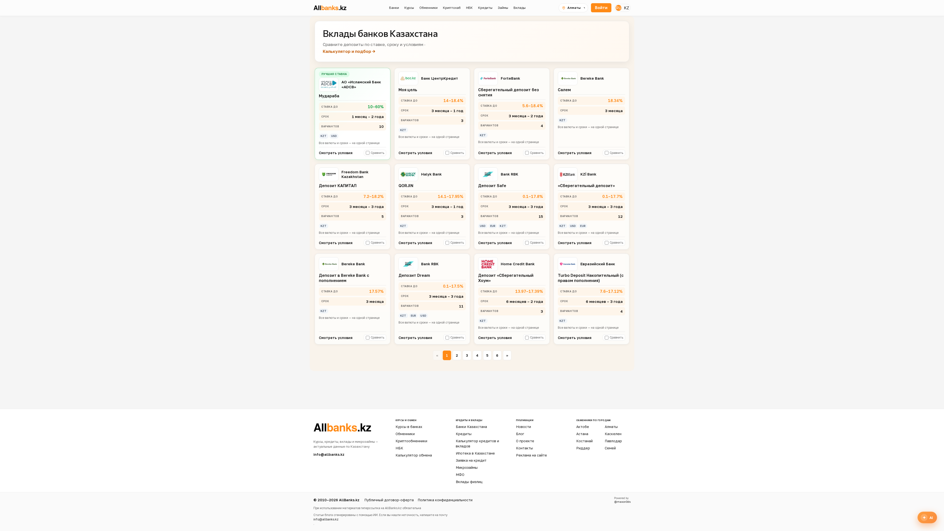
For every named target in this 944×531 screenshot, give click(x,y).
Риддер (583, 448)
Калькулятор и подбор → (349, 51)
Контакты (524, 448)
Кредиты (464, 434)
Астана (582, 434)
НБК (399, 448)
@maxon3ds (622, 501)
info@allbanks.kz (328, 454)
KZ (626, 7)
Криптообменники (411, 441)
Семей (610, 448)
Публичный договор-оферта (389, 500)
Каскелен (613, 434)
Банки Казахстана (471, 427)
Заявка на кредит (471, 460)
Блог (520, 434)
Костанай (584, 441)
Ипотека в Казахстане (475, 453)
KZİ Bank (588, 174)
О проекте (525, 441)
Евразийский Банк (597, 264)
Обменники (405, 434)
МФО (460, 474)
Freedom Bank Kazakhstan (355, 174)
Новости (523, 427)
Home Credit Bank (518, 264)
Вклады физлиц (469, 482)
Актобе (582, 427)
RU (618, 7)
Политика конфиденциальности (445, 500)
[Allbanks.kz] (334, 7)
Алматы (611, 427)
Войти (601, 7)
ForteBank (510, 78)
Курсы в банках (409, 427)
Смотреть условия (336, 153)
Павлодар (613, 441)
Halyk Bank (431, 174)
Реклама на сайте (531, 455)
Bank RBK (509, 174)
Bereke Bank (592, 78)
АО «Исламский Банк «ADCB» (361, 84)
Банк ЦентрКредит (439, 78)
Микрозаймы (467, 467)
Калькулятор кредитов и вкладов (477, 443)
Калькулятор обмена (414, 455)
